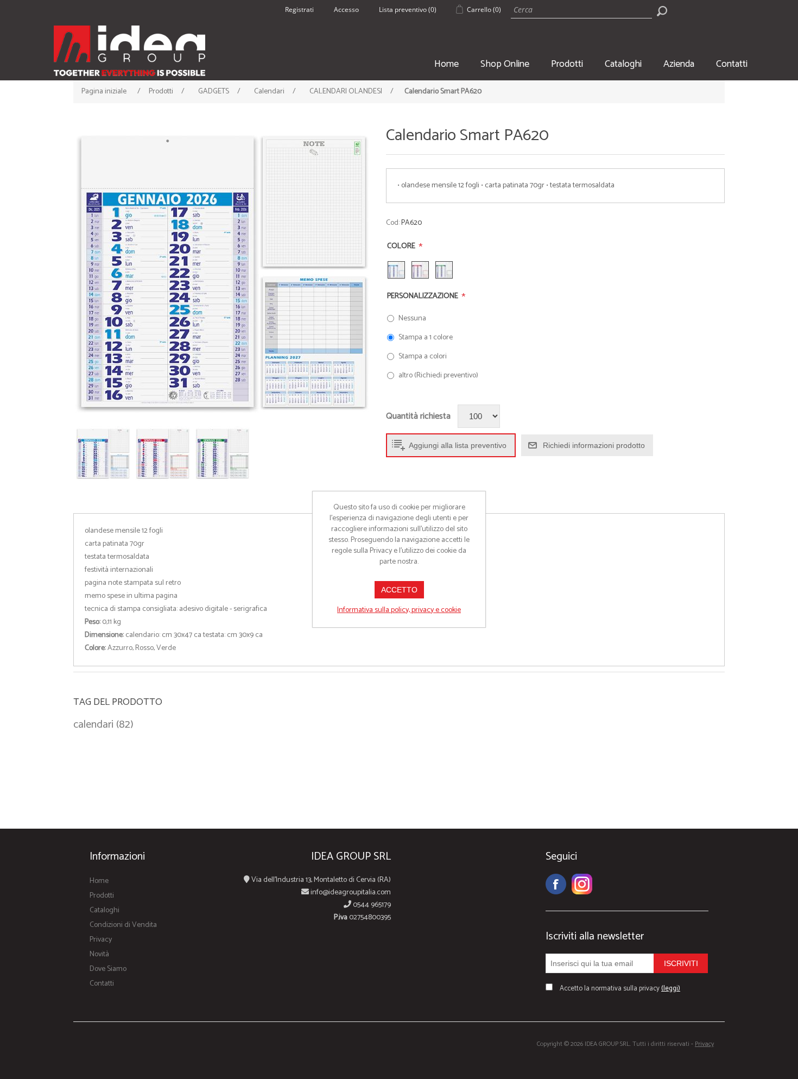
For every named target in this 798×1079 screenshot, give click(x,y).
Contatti (732, 64)
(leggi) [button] (670, 988)
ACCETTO (399, 589)
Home (446, 64)
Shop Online (504, 64)
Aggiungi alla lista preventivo (457, 445)
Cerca (662, 11)
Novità (99, 954)
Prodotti (567, 64)
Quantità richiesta (418, 416)
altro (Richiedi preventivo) (438, 375)
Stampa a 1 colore (425, 337)
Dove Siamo (108, 969)
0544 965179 (371, 905)
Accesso (346, 9)
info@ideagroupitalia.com (350, 892)
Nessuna (412, 318)
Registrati (299, 9)
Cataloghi (623, 64)
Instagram (582, 884)
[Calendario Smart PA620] (223, 271)
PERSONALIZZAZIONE (423, 296)
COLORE (402, 246)
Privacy (101, 939)
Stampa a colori (422, 356)
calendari (93, 724)
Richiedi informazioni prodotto (594, 445)
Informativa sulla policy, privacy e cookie (399, 610)
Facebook (556, 884)
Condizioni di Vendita (123, 925)
